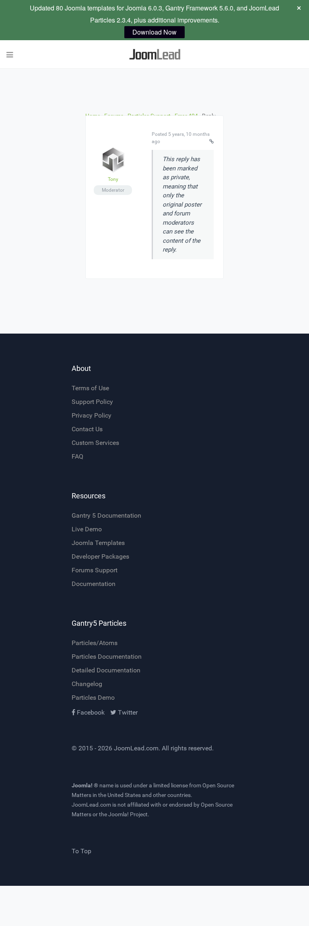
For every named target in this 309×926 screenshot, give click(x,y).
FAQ (77, 456)
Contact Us (87, 429)
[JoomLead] (154, 54)
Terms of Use (90, 388)
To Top (81, 851)
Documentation (93, 584)
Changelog (87, 684)
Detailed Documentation (106, 670)
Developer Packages (100, 556)
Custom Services (95, 443)
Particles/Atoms (94, 643)
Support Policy (92, 402)
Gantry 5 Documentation (106, 515)
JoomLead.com (136, 748)
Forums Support (94, 570)
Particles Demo (93, 697)
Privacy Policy (91, 415)
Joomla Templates (98, 543)
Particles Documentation (107, 656)
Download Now (154, 32)
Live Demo (87, 529)
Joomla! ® (85, 785)
